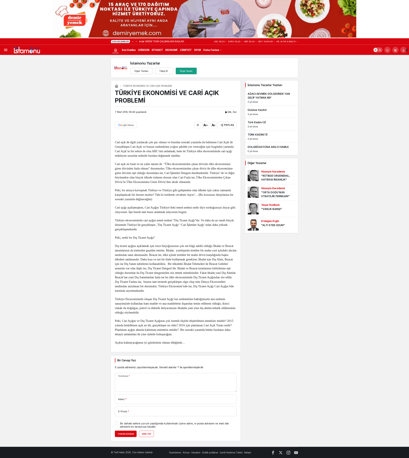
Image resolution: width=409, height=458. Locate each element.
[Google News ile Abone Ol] (126, 125)
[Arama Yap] (387, 50)
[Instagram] (288, 452)
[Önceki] (133, 41)
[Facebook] (273, 452)
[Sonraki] (136, 41)
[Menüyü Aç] (5, 50)
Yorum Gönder (126, 434)
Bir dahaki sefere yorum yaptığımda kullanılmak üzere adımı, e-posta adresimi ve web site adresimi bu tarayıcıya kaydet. (174, 425)
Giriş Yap (146, 434)
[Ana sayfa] (115, 50)
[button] (395, 50)
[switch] (378, 49)
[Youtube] (296, 452)
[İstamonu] (27, 49)
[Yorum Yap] (198, 125)
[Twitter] (281, 452)
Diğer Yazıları (141, 71)
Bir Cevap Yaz (126, 360)
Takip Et (163, 71)
